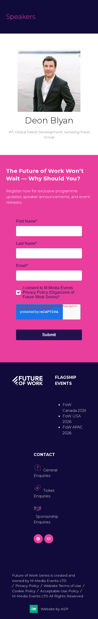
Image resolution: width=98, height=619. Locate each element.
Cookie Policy (23, 591)
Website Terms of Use (62, 586)
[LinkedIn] (38, 538)
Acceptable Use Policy (59, 591)
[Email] (48, 538)
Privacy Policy (27, 586)
